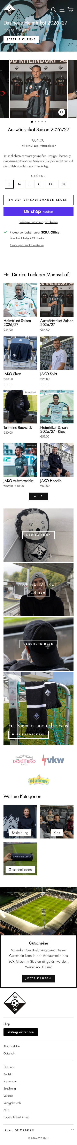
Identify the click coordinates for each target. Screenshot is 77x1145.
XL (39, 184)
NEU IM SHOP (38, 535)
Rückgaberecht (12, 1103)
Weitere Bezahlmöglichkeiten (39, 222)
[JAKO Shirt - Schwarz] (42, 384)
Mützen (38, 593)
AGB (6, 1110)
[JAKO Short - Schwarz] (5, 384)
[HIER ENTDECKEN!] (38, 708)
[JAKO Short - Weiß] (10, 384)
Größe (38, 176)
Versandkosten (48, 146)
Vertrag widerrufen (21, 1032)
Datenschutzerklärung (16, 1117)
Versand (8, 1096)
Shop (6, 1024)
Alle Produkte (11, 1046)
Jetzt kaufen (38, 978)
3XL (64, 184)
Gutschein (9, 1053)
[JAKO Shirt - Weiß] (47, 384)
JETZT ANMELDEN (19, 1130)
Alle (38, 496)
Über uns (8, 1067)
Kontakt (7, 1074)
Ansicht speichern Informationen (27, 245)
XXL (51, 184)
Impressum (10, 1081)
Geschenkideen (38, 644)
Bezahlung (9, 1088)
